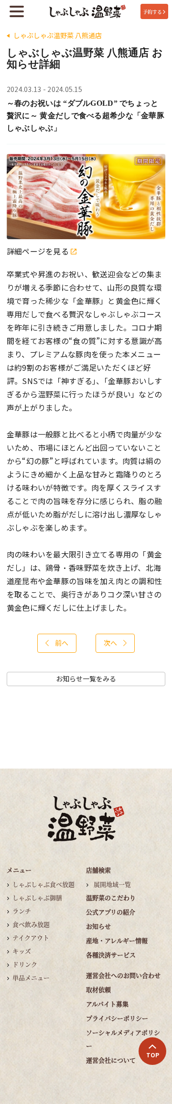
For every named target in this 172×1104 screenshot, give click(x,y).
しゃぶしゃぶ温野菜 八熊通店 (57, 35)
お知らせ (98, 926)
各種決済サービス (111, 954)
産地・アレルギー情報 (117, 940)
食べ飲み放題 (31, 924)
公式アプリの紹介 (110, 911)
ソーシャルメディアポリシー (123, 1039)
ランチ (21, 910)
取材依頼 (98, 989)
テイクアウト (30, 937)
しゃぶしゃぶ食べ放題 (43, 884)
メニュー (19, 869)
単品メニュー (31, 977)
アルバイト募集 (107, 1003)
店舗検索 (98, 869)
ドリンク (24, 964)
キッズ (21, 950)
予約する (152, 11)
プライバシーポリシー (117, 1018)
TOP (152, 1055)
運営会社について (111, 1059)
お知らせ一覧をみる (86, 679)
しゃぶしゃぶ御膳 (37, 897)
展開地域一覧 (112, 884)
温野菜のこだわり (111, 897)
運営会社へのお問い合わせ (123, 975)
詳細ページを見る (39, 251)
